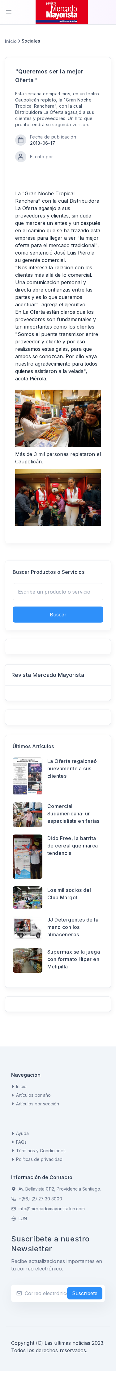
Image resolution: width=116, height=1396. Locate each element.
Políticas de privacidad (39, 1159)
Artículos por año (33, 1095)
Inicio (11, 41)
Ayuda (22, 1133)
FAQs (21, 1142)
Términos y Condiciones (41, 1150)
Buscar (58, 614)
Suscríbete (84, 1293)
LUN (23, 1218)
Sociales (31, 40)
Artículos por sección (37, 1103)
